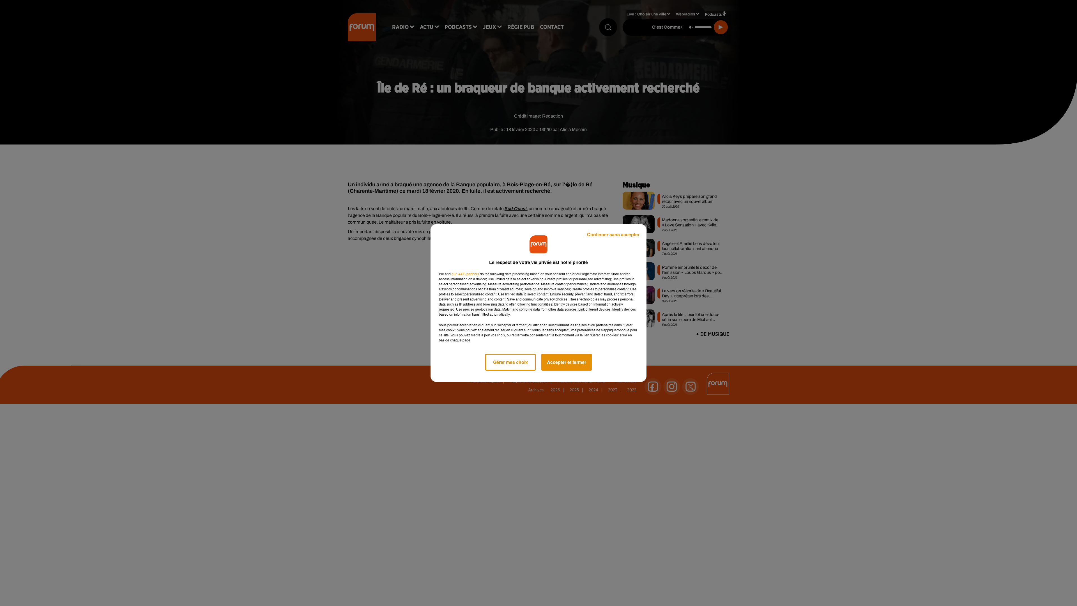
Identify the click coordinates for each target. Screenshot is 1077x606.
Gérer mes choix (510, 362)
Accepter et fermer (566, 362)
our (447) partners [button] (465, 273)
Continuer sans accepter (613, 234)
